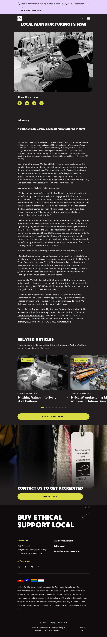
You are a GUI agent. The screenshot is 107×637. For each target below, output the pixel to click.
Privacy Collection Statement (47, 630)
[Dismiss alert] (88, 3)
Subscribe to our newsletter (67, 551)
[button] (42, 407)
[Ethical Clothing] (19, 18)
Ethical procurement (63, 540)
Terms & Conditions (39, 627)
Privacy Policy (57, 627)
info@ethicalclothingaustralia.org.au (33, 549)
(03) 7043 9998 (23, 546)
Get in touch (59, 546)
